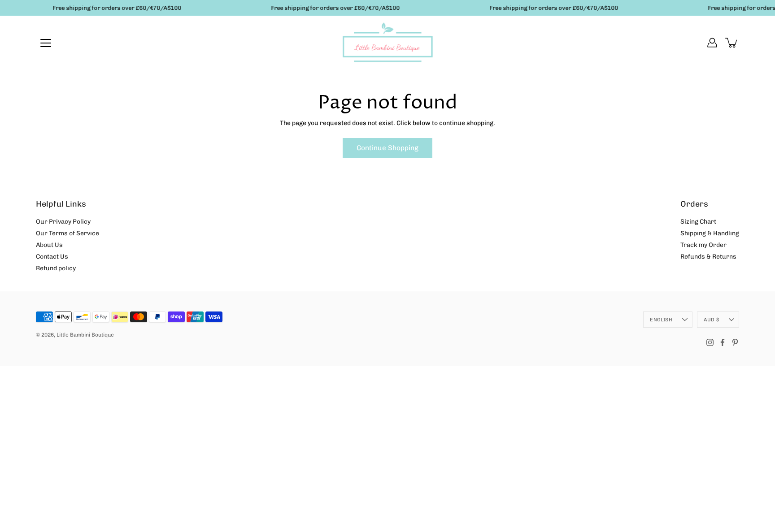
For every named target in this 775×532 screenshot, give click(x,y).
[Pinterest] (735, 342)
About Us (49, 245)
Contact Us (52, 256)
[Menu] (46, 43)
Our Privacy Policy (63, 221)
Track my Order (703, 245)
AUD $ (711, 319)
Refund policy (56, 268)
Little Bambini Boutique (85, 335)
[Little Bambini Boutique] (387, 42)
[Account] (712, 42)
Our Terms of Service (67, 233)
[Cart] (732, 42)
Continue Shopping (387, 148)
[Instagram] (710, 342)
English (661, 319)
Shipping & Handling (709, 233)
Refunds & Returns (708, 256)
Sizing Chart (698, 221)
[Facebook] (722, 342)
